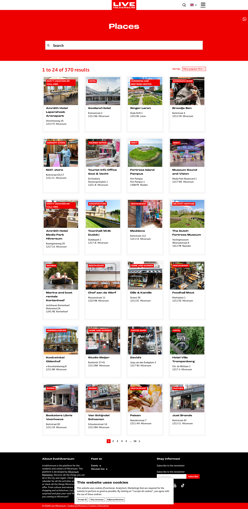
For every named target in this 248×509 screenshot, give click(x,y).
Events (95, 465)
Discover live (98, 468)
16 (135, 441)
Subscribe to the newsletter (171, 471)
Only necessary (97, 499)
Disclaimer (103, 505)
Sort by (176, 68)
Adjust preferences (115, 499)
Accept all (82, 499)
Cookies (93, 505)
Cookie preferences (77, 505)
